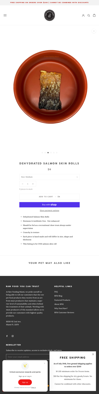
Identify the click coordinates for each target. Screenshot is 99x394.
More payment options (49, 210)
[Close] (93, 354)
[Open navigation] (5, 15)
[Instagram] (13, 336)
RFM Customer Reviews (64, 312)
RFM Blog (58, 296)
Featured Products (62, 300)
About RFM (59, 304)
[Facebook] (7, 336)
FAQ (56, 292)
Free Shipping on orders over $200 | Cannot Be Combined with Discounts (49, 2)
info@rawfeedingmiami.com (17, 330)
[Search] (89, 15)
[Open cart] (94, 15)
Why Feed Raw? (60, 308)
